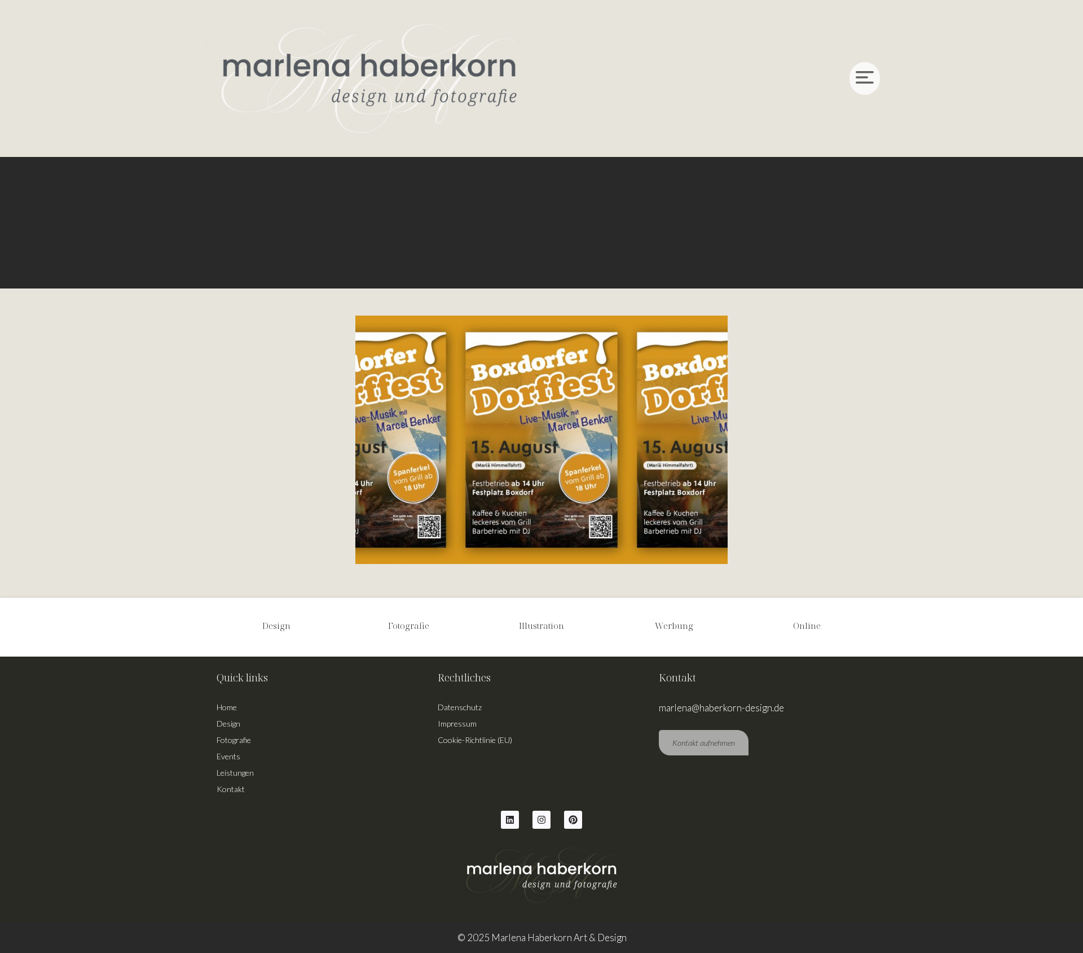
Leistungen (235, 772)
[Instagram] (541, 820)
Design (228, 723)
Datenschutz (460, 707)
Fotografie (234, 740)
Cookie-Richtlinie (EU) (475, 740)
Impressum (457, 723)
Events (228, 756)
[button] (714, 78)
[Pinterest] (573, 820)
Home (227, 707)
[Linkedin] (510, 820)
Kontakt (231, 789)
